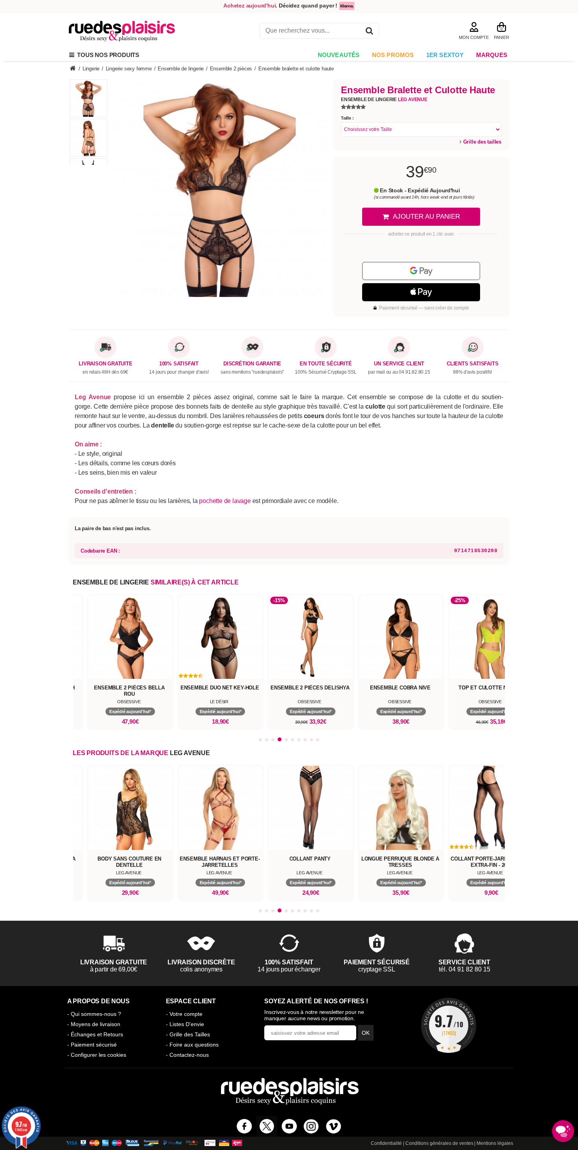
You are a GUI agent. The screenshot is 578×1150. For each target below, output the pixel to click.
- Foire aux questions (192, 1044)
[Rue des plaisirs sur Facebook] (244, 1126)
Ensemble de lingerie (384, 99)
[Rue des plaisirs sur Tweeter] (266, 1126)
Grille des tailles (481, 142)
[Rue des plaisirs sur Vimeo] (333, 1126)
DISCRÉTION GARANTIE (252, 364)
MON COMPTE (474, 37)
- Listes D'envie (185, 1024)
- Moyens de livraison (93, 1024)
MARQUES (491, 55)
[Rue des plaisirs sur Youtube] (289, 1126)
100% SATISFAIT (179, 364)
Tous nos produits (106, 55)
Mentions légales (495, 1143)
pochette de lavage (224, 501)
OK (366, 1033)
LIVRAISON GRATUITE (105, 364)
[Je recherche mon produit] (369, 32)
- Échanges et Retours (95, 1034)
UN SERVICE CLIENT (399, 364)
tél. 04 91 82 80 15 (464, 969)
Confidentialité (386, 1143)
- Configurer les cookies (96, 1055)
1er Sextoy (445, 55)
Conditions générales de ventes (439, 1143)
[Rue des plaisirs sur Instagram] (311, 1126)
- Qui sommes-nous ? (94, 1014)
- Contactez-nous (187, 1055)
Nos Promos (393, 55)
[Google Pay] (421, 271)
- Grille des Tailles (188, 1034)
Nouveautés (339, 55)
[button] (260, 739)
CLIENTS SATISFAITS (472, 364)
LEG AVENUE (190, 753)
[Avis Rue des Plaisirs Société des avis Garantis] (448, 1025)
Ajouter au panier (426, 216)
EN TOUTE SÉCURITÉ (326, 364)
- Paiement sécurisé (92, 1044)
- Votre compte (184, 1014)
